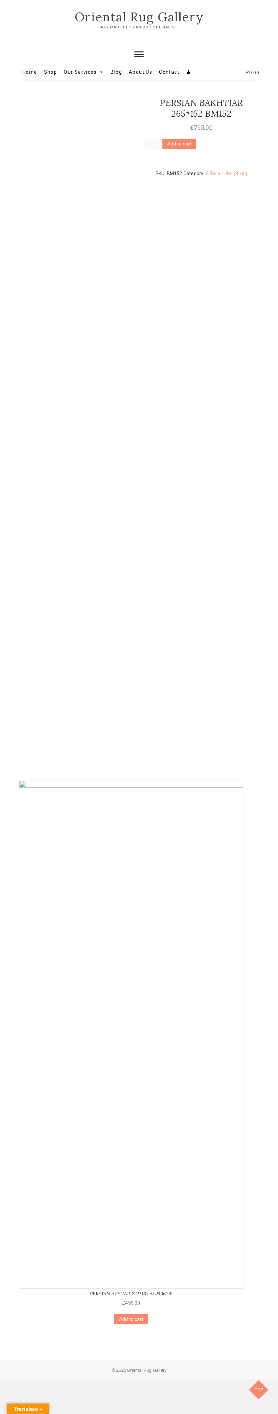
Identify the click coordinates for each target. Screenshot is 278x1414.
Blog (116, 72)
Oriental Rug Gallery (139, 16)
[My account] (189, 72)
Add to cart (179, 143)
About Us (140, 72)
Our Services (80, 72)
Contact (169, 72)
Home (29, 72)
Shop (50, 72)
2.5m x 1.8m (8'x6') (226, 173)
